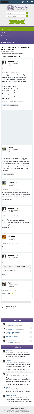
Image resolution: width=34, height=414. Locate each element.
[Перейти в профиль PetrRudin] (4, 333)
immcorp (6, 51)
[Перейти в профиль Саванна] (4, 237)
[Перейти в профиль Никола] (4, 183)
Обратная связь (19, 408)
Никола (11, 182)
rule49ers (11, 325)
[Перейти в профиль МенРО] (4, 149)
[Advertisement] (17, 128)
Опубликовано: (8, 69)
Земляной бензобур (11, 395)
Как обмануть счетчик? (12, 336)
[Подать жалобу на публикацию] (22, 69)
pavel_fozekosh (13, 362)
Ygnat (10, 283)
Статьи (3, 32)
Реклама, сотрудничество (7, 42)
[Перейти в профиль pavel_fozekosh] (4, 361)
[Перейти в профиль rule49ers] (4, 324)
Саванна (11, 236)
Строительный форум (7, 29)
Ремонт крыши (9, 360)
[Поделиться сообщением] (30, 69)
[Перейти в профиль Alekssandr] (4, 388)
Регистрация (17, 23)
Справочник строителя (7, 35)
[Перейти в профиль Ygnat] (4, 284)
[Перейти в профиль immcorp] (4, 62)
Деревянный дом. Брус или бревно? (15, 374)
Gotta (11, 375)
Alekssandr (12, 389)
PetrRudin (11, 333)
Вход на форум (17, 20)
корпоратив (9, 323)
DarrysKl (4, 105)
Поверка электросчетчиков (13, 332)
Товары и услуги (5, 39)
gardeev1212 (11, 329)
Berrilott (11, 397)
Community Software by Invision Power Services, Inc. (17, 411)
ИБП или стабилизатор (12, 340)
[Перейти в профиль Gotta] (4, 374)
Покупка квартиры (10, 328)
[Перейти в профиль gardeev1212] (4, 328)
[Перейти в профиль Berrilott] (4, 396)
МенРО (11, 147)
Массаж (8, 387)
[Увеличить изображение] (12, 293)
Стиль (12, 408)
